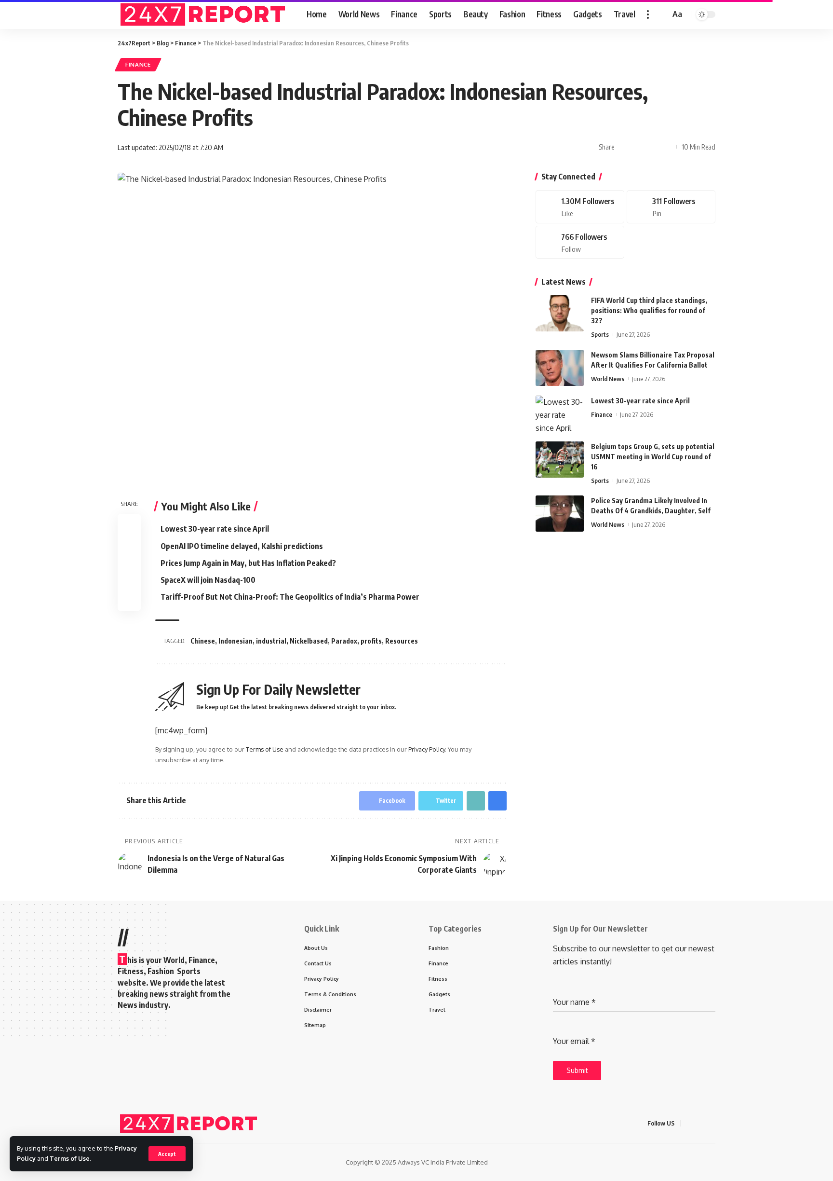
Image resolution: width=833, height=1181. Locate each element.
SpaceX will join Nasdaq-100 (208, 580)
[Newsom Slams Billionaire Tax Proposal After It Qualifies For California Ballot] (560, 368)
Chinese (202, 641)
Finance (138, 64)
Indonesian (235, 641)
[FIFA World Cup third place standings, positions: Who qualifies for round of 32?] (560, 313)
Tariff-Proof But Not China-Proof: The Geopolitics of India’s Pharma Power (290, 597)
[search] (661, 14)
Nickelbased (309, 641)
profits (371, 641)
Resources (401, 641)
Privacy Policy (426, 749)
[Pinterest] (671, 206)
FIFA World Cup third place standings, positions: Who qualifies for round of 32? (649, 310)
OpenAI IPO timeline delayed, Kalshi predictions (242, 546)
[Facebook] (580, 206)
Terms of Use (70, 1158)
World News (607, 379)
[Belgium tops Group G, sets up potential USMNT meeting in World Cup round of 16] (560, 459)
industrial (271, 641)
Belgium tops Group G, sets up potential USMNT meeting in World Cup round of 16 (652, 456)
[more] (648, 14)
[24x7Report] (204, 14)
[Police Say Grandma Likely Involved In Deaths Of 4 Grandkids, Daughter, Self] (560, 513)
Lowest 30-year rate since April (215, 529)
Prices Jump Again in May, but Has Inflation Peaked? (248, 563)
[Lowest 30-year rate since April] (560, 414)
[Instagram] (580, 242)
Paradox (344, 641)
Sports (600, 334)
